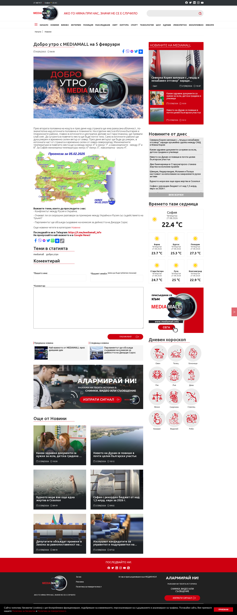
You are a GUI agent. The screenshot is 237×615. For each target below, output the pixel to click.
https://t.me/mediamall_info (84, 232)
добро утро (52, 254)
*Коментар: (39, 286)
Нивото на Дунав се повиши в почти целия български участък (184, 111)
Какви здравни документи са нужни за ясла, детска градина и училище (184, 96)
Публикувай (125, 337)
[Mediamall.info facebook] (186, 2)
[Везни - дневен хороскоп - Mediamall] (157, 399)
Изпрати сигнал (182, 598)
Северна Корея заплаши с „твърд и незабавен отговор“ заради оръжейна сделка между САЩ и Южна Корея (175, 142)
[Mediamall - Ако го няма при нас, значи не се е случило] (45, 13)
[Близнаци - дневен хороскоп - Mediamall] (193, 355)
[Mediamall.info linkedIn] (194, 2)
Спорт (134, 25)
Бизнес (65, 25)
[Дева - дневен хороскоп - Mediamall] (191, 377)
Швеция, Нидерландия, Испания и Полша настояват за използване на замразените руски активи (175, 174)
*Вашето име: (40, 273)
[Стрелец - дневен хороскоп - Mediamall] (191, 399)
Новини (54, 25)
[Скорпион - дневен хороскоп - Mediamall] (174, 399)
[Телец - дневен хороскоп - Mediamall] (175, 355)
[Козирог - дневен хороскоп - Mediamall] (157, 421)
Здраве (167, 25)
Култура (124, 25)
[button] (67, 611)
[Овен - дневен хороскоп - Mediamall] (158, 355)
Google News (82, 235)
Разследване (102, 25)
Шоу (158, 25)
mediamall (38, 254)
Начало (44, 25)
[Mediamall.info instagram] (198, 2)
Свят (115, 25)
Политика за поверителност (52, 611)
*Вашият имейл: (99, 273)
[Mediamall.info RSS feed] (128, 568)
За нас (78, 577)
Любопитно (180, 25)
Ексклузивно (196, 25)
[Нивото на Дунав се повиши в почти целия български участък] (157, 115)
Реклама (80, 582)
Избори (210, 25)
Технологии (147, 25)
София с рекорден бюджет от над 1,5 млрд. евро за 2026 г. (173, 187)
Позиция (88, 25)
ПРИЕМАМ (223, 609)
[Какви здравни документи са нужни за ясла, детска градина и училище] (157, 98)
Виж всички (176, 195)
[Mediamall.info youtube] (202, 3)
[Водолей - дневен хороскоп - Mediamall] (174, 421)
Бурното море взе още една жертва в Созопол (175, 181)
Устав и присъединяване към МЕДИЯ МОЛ (138, 577)
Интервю (76, 25)
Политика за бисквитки (23, 611)
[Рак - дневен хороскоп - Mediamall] (157, 377)
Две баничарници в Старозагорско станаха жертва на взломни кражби (173, 165)
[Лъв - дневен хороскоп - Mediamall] (174, 377)
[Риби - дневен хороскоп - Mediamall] (191, 421)
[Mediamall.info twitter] (190, 3)
